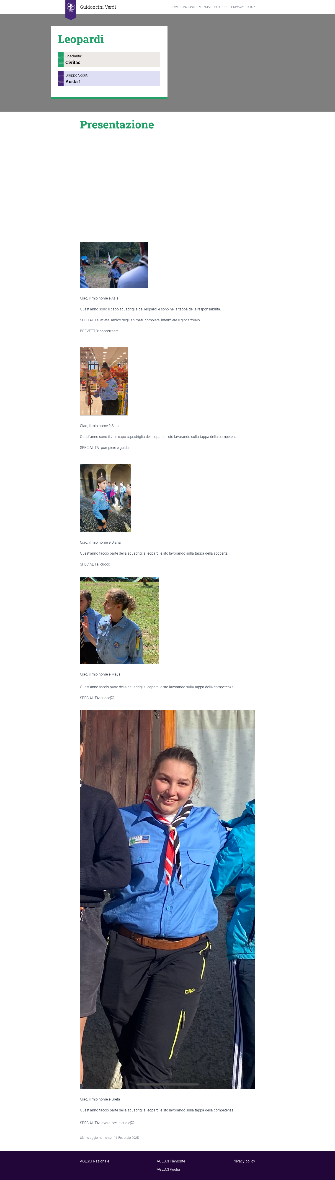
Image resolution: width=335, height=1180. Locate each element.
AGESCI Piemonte (171, 1161)
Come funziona (182, 7)
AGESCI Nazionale (94, 1161)
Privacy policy (244, 1161)
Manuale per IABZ (213, 7)
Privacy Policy (243, 7)
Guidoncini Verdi (98, 7)
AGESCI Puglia (168, 1169)
